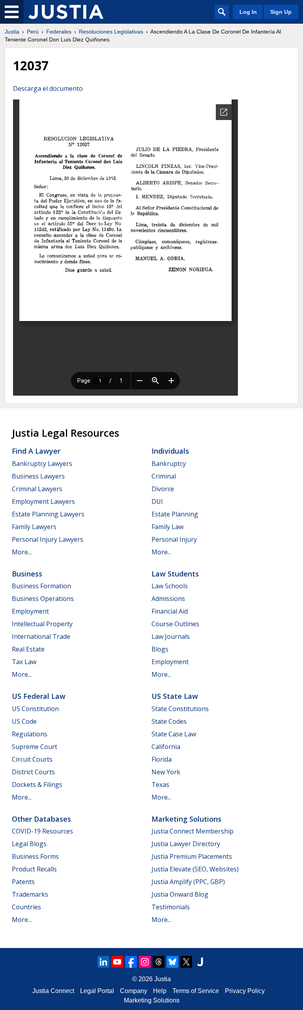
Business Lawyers (38, 476)
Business (27, 573)
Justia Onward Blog (180, 894)
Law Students (175, 573)
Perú (33, 31)
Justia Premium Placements (192, 856)
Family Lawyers (34, 526)
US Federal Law (38, 696)
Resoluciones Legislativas (111, 31)
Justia (12, 31)
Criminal (164, 476)
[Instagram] (145, 962)
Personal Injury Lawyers (47, 539)
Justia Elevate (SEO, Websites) (195, 869)
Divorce (163, 488)
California (166, 746)
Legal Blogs (29, 843)
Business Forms (35, 856)
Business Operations (43, 598)
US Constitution (35, 708)
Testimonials (171, 907)
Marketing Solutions (186, 819)
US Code (24, 721)
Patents (23, 881)
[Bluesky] (172, 962)
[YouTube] (117, 962)
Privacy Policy (245, 990)
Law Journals (171, 636)
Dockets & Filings (37, 784)
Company (133, 990)
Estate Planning (175, 514)
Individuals (170, 451)
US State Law (175, 696)
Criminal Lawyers (37, 488)
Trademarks (30, 894)
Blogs (160, 649)
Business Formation (41, 586)
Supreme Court (34, 746)
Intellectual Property (42, 624)
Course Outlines (175, 624)
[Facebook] (131, 962)
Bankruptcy (169, 463)
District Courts (33, 772)
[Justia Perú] (65, 12)
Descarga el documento (48, 88)
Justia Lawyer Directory (186, 843)
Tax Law (24, 661)
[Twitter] (186, 962)
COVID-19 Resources (42, 831)
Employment (30, 611)
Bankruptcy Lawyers (42, 463)
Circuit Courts (32, 759)
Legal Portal (97, 990)
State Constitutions (180, 708)
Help (159, 990)
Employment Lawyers (43, 501)
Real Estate (28, 649)
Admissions (168, 598)
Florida (162, 759)
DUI (157, 501)
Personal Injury (174, 539)
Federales (58, 31)
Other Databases (41, 819)
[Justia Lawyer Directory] (200, 962)
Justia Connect (53, 990)
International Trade (41, 636)
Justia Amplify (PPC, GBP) (188, 881)
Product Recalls (34, 869)
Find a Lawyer (36, 451)
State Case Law (174, 734)
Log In (248, 12)
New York (166, 772)
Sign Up (281, 12)
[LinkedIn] (103, 962)
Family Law (167, 526)
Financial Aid (170, 611)
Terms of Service (195, 990)
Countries (26, 907)
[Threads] (159, 962)
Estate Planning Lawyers (48, 514)
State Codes (169, 721)
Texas (160, 784)
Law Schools (170, 586)
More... (22, 552)
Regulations (29, 734)
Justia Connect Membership (193, 831)
